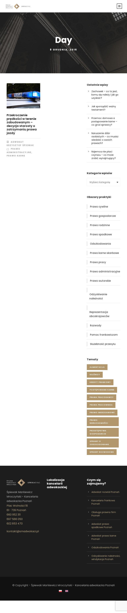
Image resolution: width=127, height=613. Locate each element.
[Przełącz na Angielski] (67, 591)
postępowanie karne (102, 389)
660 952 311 (14, 515)
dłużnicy (95, 374)
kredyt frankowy (100, 382)
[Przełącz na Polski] (60, 591)
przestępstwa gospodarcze (98, 432)
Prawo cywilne (99, 206)
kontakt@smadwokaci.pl (23, 531)
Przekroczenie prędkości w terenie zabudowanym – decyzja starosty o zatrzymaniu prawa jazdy (22, 124)
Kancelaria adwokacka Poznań (95, 585)
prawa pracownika (101, 404)
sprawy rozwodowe (102, 452)
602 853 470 (15, 523)
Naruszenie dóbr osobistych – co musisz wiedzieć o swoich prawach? (104, 138)
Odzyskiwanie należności (98, 296)
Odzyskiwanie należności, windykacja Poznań (105, 557)
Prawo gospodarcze (103, 216)
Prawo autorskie (100, 281)
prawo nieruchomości (99, 421)
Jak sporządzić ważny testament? (103, 108)
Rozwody (95, 325)
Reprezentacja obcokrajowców (99, 314)
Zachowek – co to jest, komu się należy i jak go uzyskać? (104, 95)
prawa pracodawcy (101, 397)
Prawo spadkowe (101, 234)
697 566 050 (15, 519)
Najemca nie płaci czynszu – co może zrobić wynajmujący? (103, 155)
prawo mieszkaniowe (102, 412)
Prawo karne (16, 155)
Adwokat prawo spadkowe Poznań (101, 525)
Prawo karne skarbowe (104, 253)
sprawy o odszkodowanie (99, 443)
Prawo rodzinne (100, 225)
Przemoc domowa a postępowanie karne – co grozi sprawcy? (104, 121)
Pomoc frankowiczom (104, 334)
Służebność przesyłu (103, 344)
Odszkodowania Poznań (105, 547)
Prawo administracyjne (105, 271)
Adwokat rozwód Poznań (105, 492)
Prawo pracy (98, 262)
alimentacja (97, 367)
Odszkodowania (100, 243)
